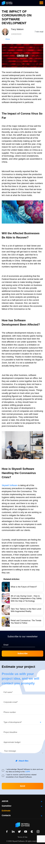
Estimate (6, 810)
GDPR (27, 772)
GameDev (6, 806)
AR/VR (5, 801)
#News (8, 39)
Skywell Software (10, 485)
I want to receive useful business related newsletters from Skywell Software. (21, 776)
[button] (22, 721)
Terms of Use (22, 837)
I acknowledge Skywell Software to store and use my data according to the (24, 770)
